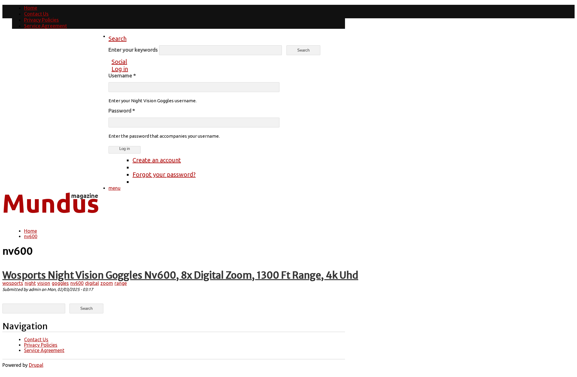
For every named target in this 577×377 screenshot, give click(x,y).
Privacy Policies (41, 20)
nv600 (30, 236)
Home (30, 8)
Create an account (157, 160)
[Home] (50, 217)
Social (119, 61)
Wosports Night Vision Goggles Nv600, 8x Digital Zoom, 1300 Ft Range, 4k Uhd (180, 275)
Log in (119, 68)
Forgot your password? (164, 174)
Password (121, 110)
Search (117, 38)
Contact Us (36, 14)
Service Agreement (45, 26)
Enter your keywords (133, 49)
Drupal (36, 365)
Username (122, 75)
